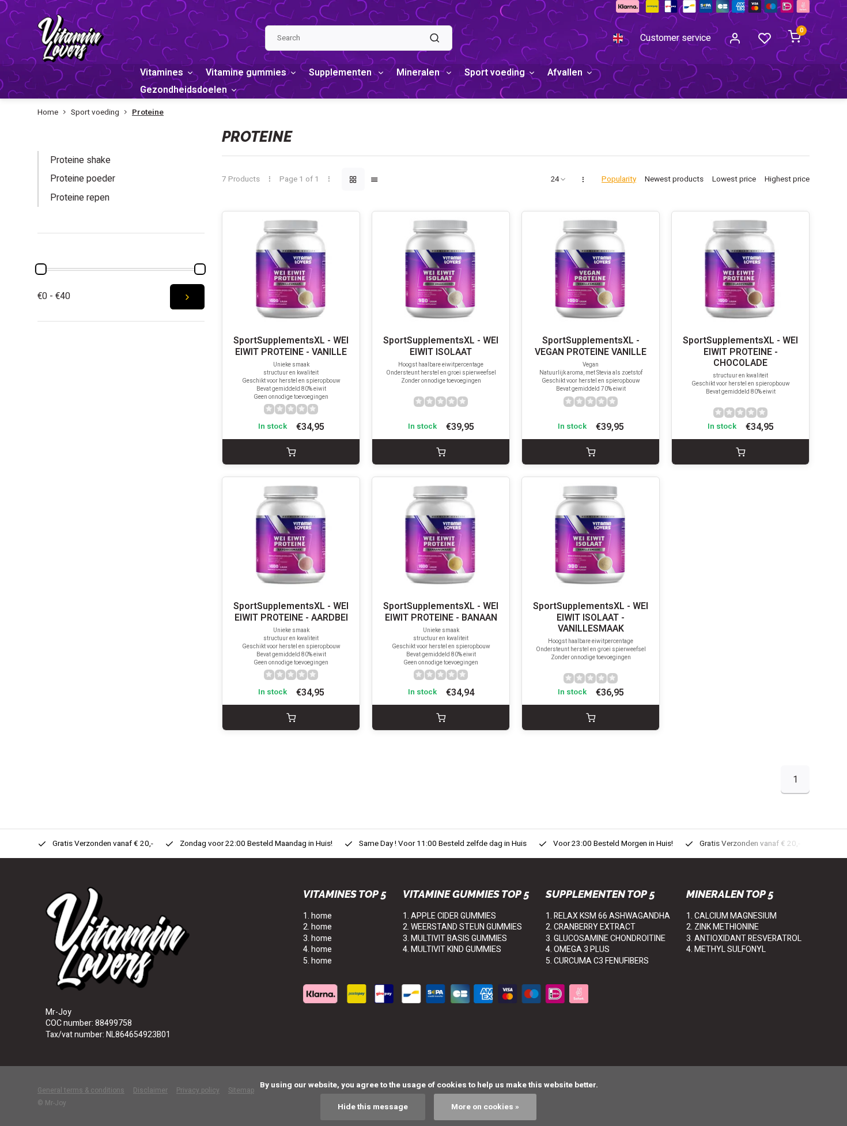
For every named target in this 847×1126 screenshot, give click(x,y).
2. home (317, 927)
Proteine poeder (82, 179)
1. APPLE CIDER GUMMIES (449, 916)
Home (47, 112)
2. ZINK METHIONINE (722, 927)
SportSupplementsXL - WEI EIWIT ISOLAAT (440, 346)
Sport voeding (494, 73)
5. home (317, 961)
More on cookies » (485, 1107)
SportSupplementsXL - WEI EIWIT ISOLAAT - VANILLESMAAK (590, 617)
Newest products (674, 179)
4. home (317, 949)
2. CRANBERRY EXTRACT (591, 927)
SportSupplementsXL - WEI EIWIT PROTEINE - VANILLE (291, 346)
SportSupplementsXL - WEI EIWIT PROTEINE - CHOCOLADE (740, 352)
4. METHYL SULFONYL (726, 949)
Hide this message (373, 1107)
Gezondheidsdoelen (183, 90)
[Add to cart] (291, 451)
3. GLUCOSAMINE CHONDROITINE (606, 938)
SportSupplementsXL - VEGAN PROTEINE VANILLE (590, 346)
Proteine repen (79, 198)
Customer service (675, 38)
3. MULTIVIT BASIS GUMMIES (455, 938)
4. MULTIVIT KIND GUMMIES (452, 949)
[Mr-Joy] (70, 38)
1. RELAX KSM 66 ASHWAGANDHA (608, 916)
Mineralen (419, 73)
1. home (317, 916)
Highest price (787, 179)
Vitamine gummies (246, 73)
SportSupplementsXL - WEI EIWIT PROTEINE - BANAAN (440, 612)
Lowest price (734, 179)
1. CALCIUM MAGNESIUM (731, 916)
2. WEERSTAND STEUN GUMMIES (462, 927)
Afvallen (565, 73)
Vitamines (161, 73)
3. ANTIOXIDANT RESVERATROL (743, 938)
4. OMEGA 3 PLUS (578, 949)
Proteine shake (80, 160)
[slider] (41, 269)
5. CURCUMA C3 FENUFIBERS (597, 961)
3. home (317, 938)
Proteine (148, 112)
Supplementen (341, 73)
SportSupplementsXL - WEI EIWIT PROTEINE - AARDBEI (291, 612)
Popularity (619, 179)
